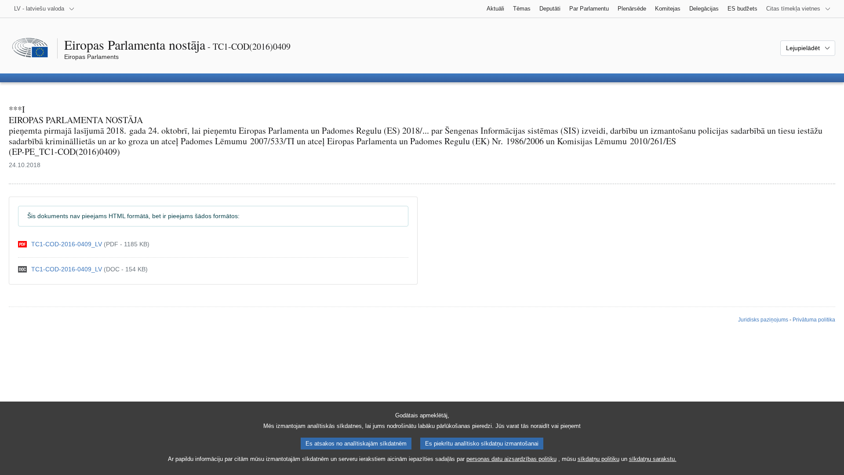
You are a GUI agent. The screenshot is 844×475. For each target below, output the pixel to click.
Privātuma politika (814, 320)
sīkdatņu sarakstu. (653, 459)
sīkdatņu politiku (598, 459)
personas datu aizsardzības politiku (511, 459)
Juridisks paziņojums (763, 320)
